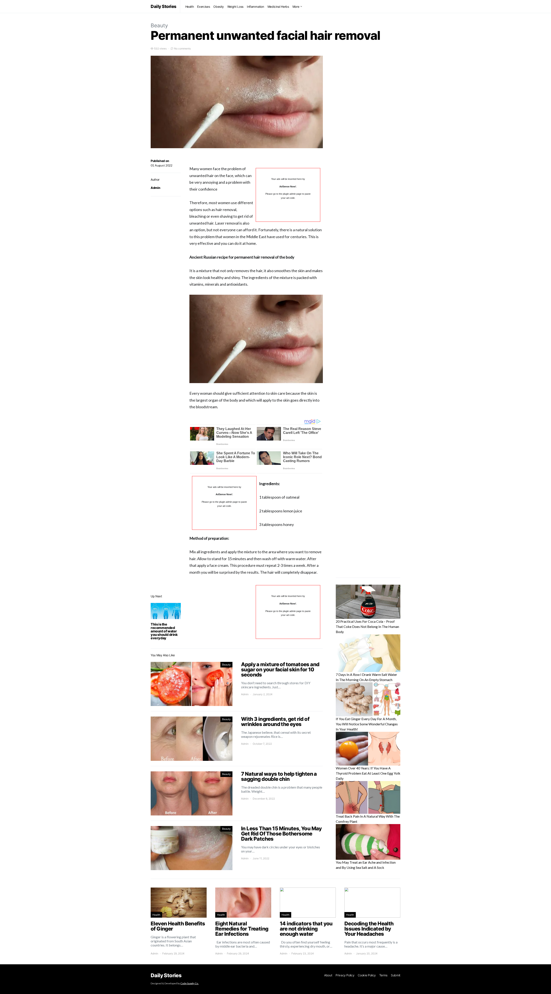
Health (189, 6)
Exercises (203, 6)
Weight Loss (235, 6)
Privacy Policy (345, 975)
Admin (155, 188)
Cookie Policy (367, 975)
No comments (182, 48)
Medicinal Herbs (278, 6)
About (328, 975)
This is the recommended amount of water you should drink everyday (164, 631)
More (296, 6)
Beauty (159, 25)
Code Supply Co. (189, 983)
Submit (395, 975)
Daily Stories (163, 6)
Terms (383, 975)
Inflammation (255, 6)
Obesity (218, 6)
